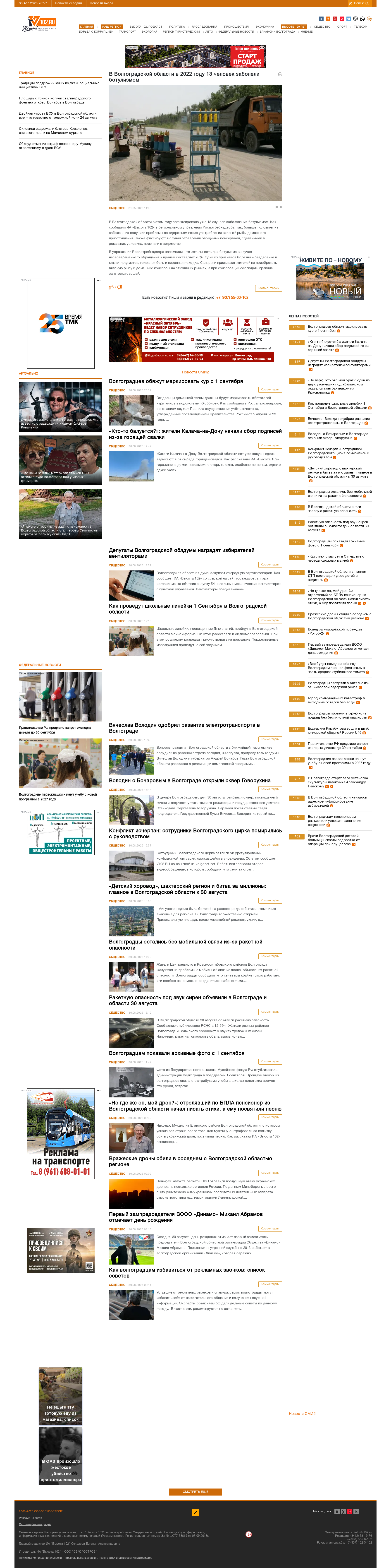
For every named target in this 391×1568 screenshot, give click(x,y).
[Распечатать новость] (280, 74)
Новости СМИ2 (195, 372)
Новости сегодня (68, 3)
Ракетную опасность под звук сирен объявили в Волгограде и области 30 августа (338, 526)
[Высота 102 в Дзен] (342, 19)
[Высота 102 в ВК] (321, 19)
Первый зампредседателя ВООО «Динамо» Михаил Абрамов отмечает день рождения (338, 648)
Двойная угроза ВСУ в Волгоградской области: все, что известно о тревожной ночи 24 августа (58, 115)
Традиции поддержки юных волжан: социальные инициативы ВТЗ (59, 85)
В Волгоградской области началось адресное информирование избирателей (337, 801)
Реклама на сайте (30, 1518)
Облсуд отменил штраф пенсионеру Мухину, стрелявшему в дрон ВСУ (56, 146)
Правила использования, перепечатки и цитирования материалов (108, 1558)
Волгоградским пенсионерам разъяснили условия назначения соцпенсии (334, 821)
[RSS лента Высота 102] (356, 1511)
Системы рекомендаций (35, 1524)
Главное (26, 73)
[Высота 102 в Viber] (355, 19)
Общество (117, 208)
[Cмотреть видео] (363, 603)
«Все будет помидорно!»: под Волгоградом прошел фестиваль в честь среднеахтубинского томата (336, 668)
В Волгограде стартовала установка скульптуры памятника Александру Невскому (338, 782)
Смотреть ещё (195, 1492)
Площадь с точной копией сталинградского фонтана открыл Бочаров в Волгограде (55, 100)
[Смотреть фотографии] (338, 330)
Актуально (28, 373)
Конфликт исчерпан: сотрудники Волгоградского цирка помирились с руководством (338, 453)
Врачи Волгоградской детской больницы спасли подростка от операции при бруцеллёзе (334, 840)
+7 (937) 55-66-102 (232, 297)
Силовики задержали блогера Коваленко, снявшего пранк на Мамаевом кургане (53, 131)
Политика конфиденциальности (40, 1558)
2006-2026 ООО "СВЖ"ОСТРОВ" (41, 1511)
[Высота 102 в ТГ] (348, 19)
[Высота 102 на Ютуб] (335, 19)
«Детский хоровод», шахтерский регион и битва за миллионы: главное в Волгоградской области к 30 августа (340, 472)
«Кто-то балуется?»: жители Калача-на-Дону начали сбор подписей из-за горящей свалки (338, 346)
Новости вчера (101, 3)
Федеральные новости (40, 665)
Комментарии (269, 288)
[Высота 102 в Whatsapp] (362, 19)
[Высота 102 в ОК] (328, 19)
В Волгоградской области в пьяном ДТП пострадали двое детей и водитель (337, 576)
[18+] (369, 19)
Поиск (359, 3)
